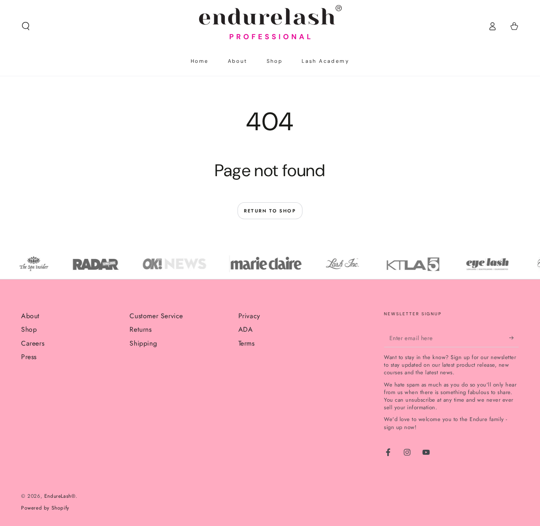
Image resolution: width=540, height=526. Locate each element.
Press (29, 357)
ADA (245, 329)
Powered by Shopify (45, 508)
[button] (26, 26)
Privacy (249, 316)
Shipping (143, 343)
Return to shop (270, 210)
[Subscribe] (514, 337)
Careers (32, 343)
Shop (29, 329)
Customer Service (156, 316)
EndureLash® (60, 496)
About (30, 316)
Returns (140, 329)
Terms (246, 343)
